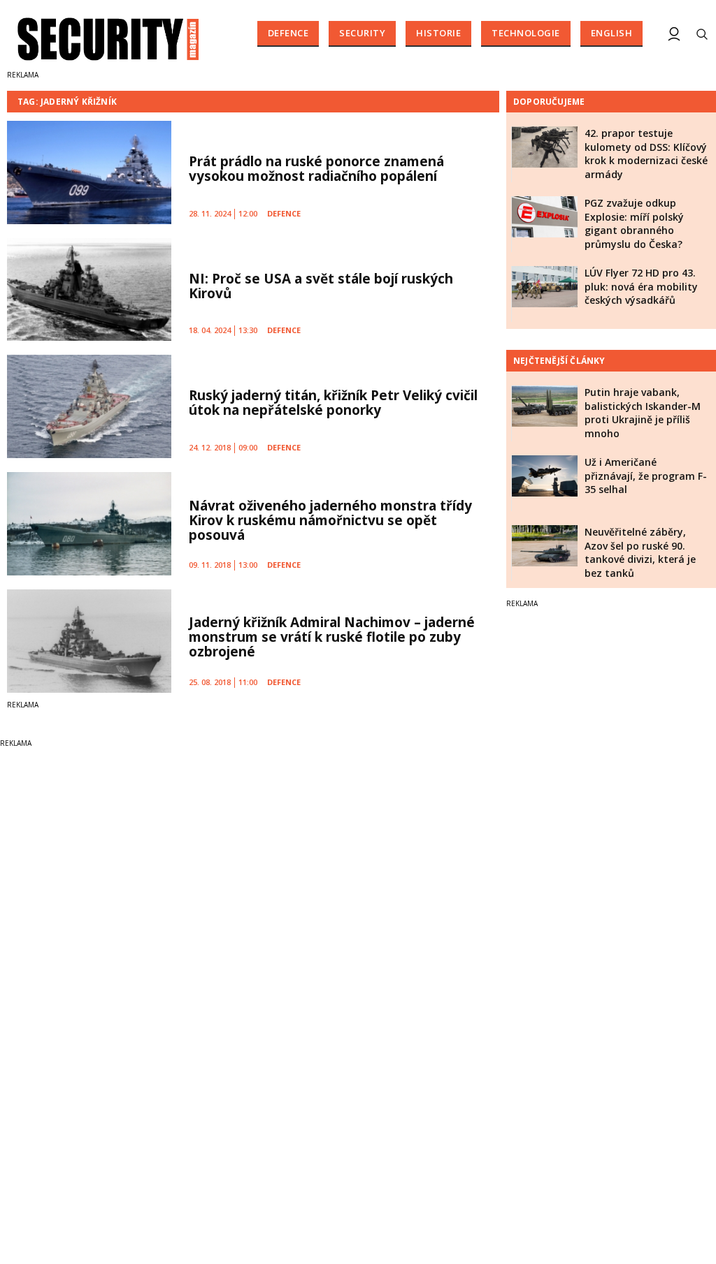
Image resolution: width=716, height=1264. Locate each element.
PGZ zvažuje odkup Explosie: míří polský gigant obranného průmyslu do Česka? (634, 223)
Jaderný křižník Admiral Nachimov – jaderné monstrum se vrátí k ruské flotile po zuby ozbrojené (332, 637)
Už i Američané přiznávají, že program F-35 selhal (646, 475)
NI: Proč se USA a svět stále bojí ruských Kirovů (321, 286)
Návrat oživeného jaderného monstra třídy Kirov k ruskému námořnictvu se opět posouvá (330, 520)
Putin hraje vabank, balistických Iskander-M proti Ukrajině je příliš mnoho (643, 412)
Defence (288, 33)
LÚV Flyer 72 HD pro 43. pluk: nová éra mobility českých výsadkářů (641, 286)
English (612, 33)
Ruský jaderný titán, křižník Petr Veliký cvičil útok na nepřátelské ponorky (333, 402)
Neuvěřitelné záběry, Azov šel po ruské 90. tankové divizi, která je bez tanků (640, 552)
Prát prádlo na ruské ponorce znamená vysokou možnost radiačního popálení (316, 168)
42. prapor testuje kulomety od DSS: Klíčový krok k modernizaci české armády (646, 153)
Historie (438, 33)
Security (362, 33)
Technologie (526, 33)
